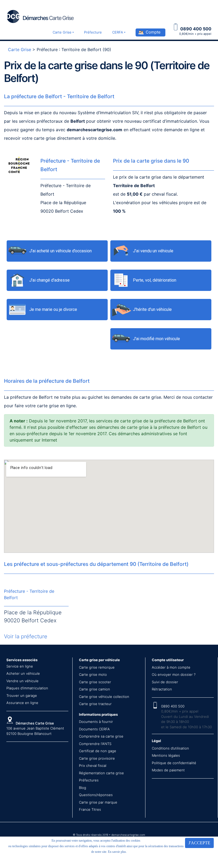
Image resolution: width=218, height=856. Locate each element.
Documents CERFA (94, 729)
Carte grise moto (93, 674)
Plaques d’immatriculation (27, 688)
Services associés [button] (21, 660)
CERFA (117, 32)
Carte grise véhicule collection (104, 696)
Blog (82, 787)
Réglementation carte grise (101, 773)
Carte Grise (62, 32)
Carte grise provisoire (97, 758)
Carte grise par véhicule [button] (99, 660)
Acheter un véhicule (23, 673)
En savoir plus (117, 852)
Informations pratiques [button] (98, 714)
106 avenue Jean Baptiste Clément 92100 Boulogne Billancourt (35, 728)
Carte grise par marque (98, 802)
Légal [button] (156, 741)
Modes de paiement (168, 770)
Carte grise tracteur (95, 704)
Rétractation (162, 689)
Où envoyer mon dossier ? (173, 674)
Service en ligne (19, 666)
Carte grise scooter (95, 682)
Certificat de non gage (97, 751)
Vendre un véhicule (22, 681)
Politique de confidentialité (174, 763)
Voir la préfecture (25, 636)
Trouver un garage (21, 695)
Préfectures (89, 780)
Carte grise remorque (97, 667)
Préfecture (93, 32)
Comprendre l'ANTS (95, 744)
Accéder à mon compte (171, 667)
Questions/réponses (96, 795)
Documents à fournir (96, 721)
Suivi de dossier (165, 682)
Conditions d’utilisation (170, 748)
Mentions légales (166, 755)
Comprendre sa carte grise (101, 736)
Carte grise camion (94, 689)
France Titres (90, 809)
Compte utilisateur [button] (168, 660)
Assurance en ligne (22, 703)
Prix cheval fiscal (92, 765)
